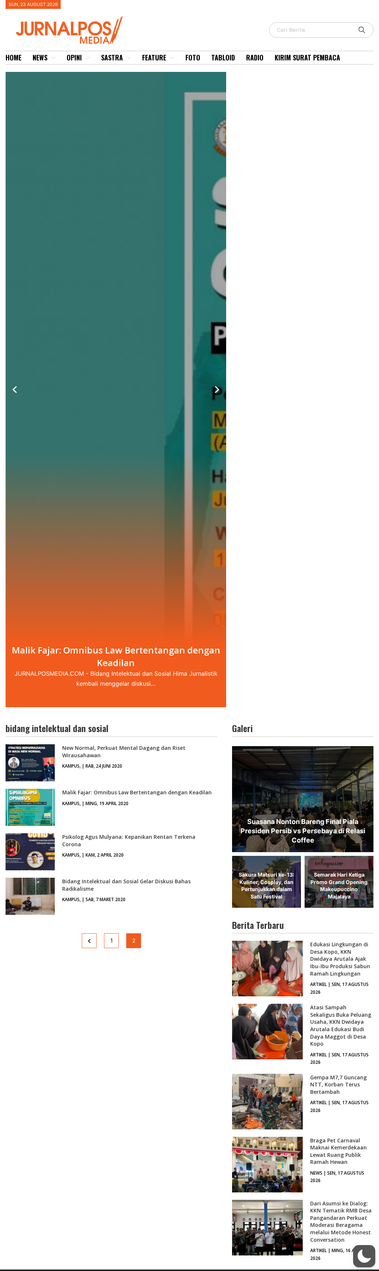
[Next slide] (217, 389)
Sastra (112, 57)
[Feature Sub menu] (172, 58)
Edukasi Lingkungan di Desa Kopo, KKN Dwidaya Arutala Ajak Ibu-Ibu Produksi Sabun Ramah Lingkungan (340, 959)
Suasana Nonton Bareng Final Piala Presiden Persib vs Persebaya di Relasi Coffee (303, 831)
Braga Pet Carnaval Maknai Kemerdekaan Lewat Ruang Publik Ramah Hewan (338, 1151)
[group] (116, 390)
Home (13, 57)
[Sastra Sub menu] (129, 58)
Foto (192, 57)
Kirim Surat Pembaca (307, 57)
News (40, 57)
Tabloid (223, 57)
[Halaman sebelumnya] (89, 940)
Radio (255, 57)
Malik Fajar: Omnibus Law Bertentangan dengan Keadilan (137, 792)
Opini (74, 57)
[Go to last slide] (15, 389)
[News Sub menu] (53, 58)
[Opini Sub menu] (87, 58)
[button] (364, 1256)
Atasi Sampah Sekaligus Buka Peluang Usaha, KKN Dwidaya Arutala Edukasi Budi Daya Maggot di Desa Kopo (340, 1025)
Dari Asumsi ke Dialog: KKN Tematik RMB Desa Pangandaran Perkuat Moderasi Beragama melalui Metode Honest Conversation (341, 1221)
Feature (154, 57)
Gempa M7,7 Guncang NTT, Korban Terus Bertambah (338, 1084)
